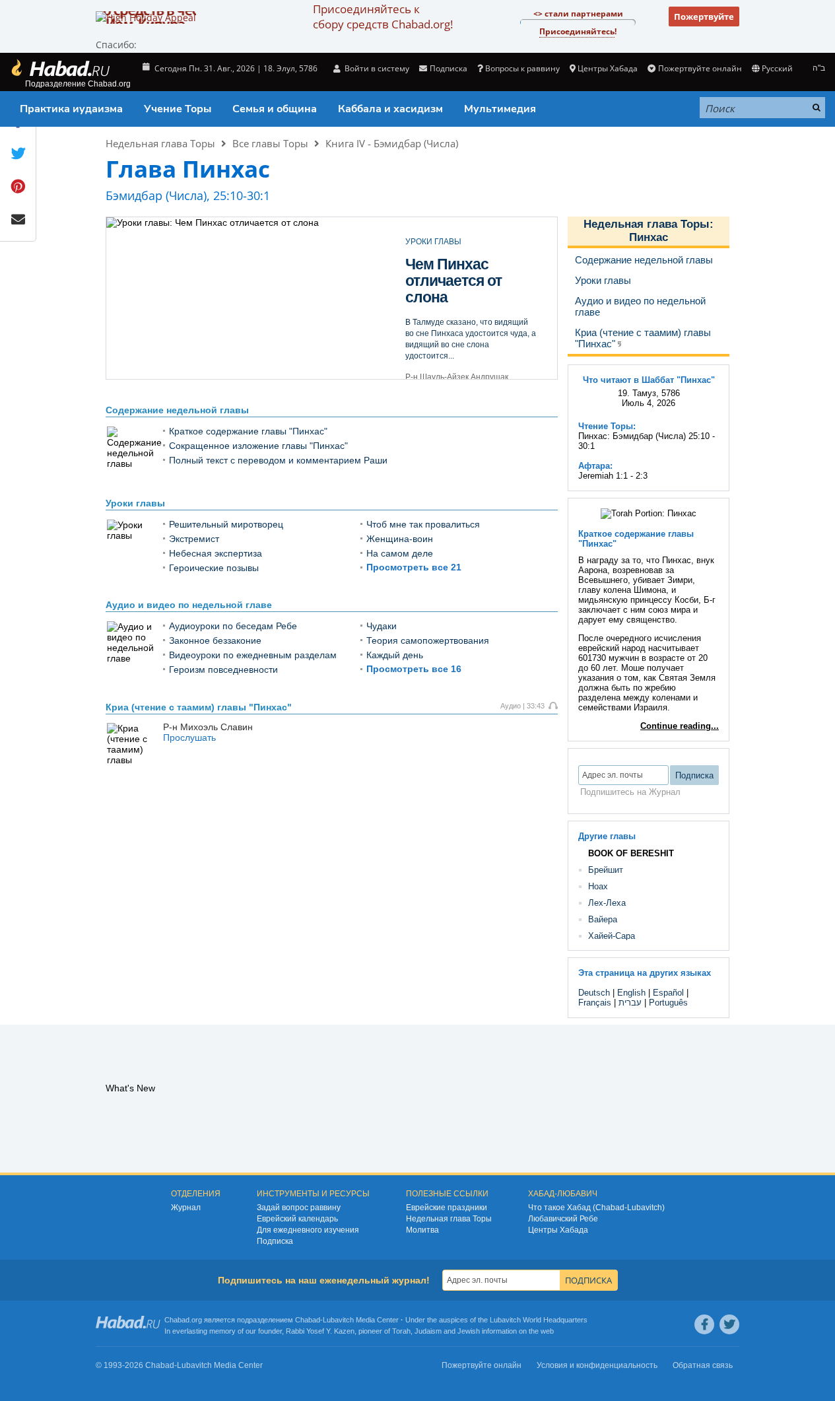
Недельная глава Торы (160, 143)
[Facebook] (704, 1324)
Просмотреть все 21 (413, 567)
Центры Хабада (558, 1230)
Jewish (468, 1331)
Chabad (307, 1320)
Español (668, 993)
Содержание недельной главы (177, 410)
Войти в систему (376, 68)
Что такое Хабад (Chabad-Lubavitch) (596, 1207)
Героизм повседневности (223, 669)
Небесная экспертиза (215, 553)
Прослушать (189, 737)
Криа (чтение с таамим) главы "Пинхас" (199, 707)
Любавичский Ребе (563, 1218)
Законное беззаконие (215, 640)
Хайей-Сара (611, 936)
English (631, 993)
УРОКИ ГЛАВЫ (433, 241)
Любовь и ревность (439, 272)
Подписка (275, 1241)
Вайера (602, 919)
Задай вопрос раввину (299, 1207)
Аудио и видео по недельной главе (189, 604)
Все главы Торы (270, 143)
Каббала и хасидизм (390, 109)
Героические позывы (214, 568)
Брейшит (605, 870)
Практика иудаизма (71, 109)
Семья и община (274, 109)
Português (668, 1003)
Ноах (598, 886)
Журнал (186, 1207)
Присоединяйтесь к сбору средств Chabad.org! (383, 16)
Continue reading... (679, 726)
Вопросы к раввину (522, 68)
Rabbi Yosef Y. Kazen (320, 1331)
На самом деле (399, 553)
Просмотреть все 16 (413, 669)
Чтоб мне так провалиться (423, 524)
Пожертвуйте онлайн (699, 68)
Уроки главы (135, 503)
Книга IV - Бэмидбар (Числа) (391, 143)
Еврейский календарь (297, 1218)
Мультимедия (500, 109)
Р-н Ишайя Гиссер (439, 360)
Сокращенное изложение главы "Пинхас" (258, 445)
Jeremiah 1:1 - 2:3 (613, 476)
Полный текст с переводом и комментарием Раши (278, 460)
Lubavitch (338, 1320)
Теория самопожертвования (427, 640)
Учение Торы (177, 109)
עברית (630, 1003)
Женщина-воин (399, 538)
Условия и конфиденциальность (597, 1365)
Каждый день (394, 655)
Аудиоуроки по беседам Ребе (233, 626)
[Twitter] (729, 1324)
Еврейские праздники (446, 1207)
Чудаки (381, 626)
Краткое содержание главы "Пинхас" (248, 431)
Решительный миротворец (226, 524)
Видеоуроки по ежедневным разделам (253, 655)
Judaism (428, 1331)
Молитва (422, 1230)
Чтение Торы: (607, 426)
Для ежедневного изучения (308, 1230)
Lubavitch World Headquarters (538, 1320)
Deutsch (594, 993)
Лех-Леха (607, 903)
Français (594, 1003)
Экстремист (194, 538)
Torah (401, 1331)
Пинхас (648, 237)
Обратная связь (703, 1365)
